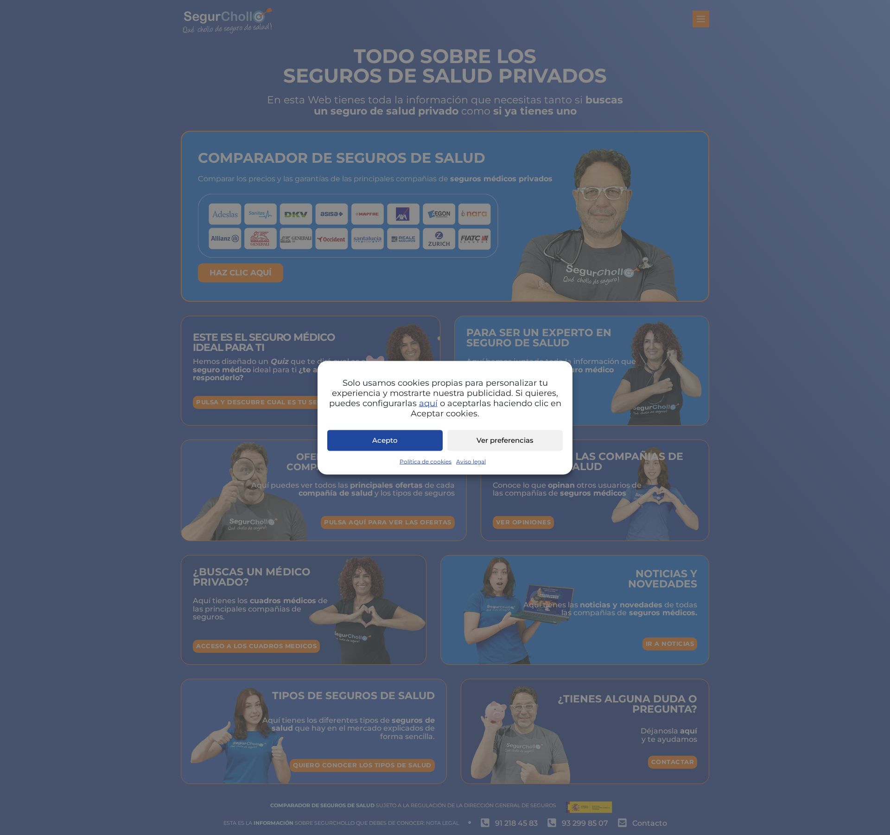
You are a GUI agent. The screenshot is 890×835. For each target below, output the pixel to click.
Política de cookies (425, 461)
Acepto (385, 440)
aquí (428, 403)
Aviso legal (471, 461)
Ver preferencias (505, 440)
